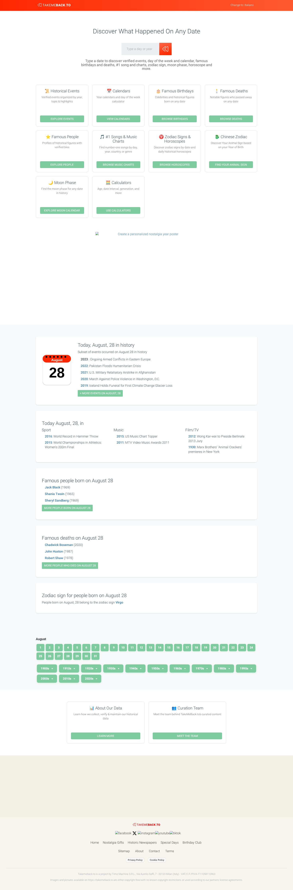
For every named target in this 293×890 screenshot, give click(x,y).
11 (132, 647)
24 (251, 647)
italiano (249, 5)
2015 (48, 442)
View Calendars (118, 118)
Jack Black (52, 487)
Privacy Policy (135, 860)
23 (242, 647)
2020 (84, 379)
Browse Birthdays (175, 118)
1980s (222, 668)
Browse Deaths (231, 118)
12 (141, 647)
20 (214, 647)
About (139, 851)
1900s (45, 668)
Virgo (119, 602)
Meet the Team (187, 735)
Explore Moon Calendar (62, 210)
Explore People (62, 164)
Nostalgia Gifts (113, 842)
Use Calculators (118, 210)
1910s (67, 668)
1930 (192, 447)
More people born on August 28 (67, 508)
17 (187, 647)
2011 (120, 442)
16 (178, 647)
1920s (89, 668)
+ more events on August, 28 (100, 393)
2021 (84, 372)
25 (40, 656)
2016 (48, 436)
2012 (192, 436)
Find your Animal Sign (231, 164)
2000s (45, 678)
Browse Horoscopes (175, 164)
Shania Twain (54, 494)
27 (58, 656)
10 (123, 647)
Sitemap (124, 851)
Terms (169, 851)
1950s (155, 668)
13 (150, 647)
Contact (154, 851)
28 (68, 656)
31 (95, 656)
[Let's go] (165, 49)
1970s (200, 668)
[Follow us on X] (134, 833)
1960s (178, 668)
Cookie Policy (157, 860)
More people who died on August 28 (70, 565)
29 (77, 656)
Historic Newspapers (142, 842)
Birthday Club (192, 842)
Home (94, 842)
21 (223, 647)
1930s (111, 668)
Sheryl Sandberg (57, 500)
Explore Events (62, 118)
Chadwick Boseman (59, 545)
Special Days (170, 842)
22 (233, 647)
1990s (244, 668)
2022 (84, 366)
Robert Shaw (54, 558)
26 (49, 656)
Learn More (105, 735)
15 (168, 647)
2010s (67, 678)
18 (196, 647)
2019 (84, 385)
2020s (89, 678)
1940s (133, 668)
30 (86, 656)
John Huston (54, 551)
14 (159, 647)
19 (205, 647)
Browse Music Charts (118, 164)
